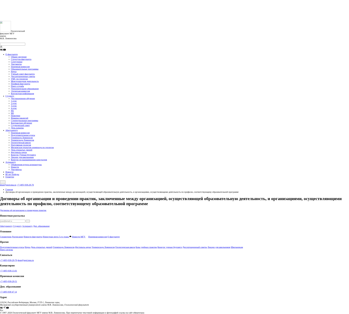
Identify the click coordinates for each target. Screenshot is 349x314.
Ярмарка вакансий (19, 118)
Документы (16, 64)
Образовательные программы (24, 69)
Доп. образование (41, 226)
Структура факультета (21, 59)
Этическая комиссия (20, 91)
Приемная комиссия (20, 66)
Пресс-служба (17, 86)
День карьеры (17, 128)
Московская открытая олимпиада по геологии (32, 147)
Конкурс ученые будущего (169, 247)
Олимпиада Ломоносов (22, 138)
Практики (15, 115)
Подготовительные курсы (23, 135)
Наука (13, 71)
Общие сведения (18, 57)
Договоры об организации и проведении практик (23, 210)
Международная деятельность (25, 81)
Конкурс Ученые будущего (23, 155)
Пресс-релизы (6, 250)
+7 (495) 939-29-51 (8, 281)
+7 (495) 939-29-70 (25, 185)
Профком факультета (20, 84)
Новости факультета (33, 237)
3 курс (14, 106)
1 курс (14, 101)
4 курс (14, 108)
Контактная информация (22, 93)
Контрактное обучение (21, 123)
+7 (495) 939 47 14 (8, 292)
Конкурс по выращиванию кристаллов (29, 160)
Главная (9, 189)
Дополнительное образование (25, 89)
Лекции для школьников (22, 157)
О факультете (11, 54)
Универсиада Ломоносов (22, 140)
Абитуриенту (11, 130)
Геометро (9, 177)
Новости (15, 167)
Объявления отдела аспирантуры (26, 164)
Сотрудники (16, 62)
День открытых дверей (21, 150)
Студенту (9, 96)
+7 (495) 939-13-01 (8, 271)
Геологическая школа (21, 142)
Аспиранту (10, 162)
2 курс (14, 103)
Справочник (6, 237)
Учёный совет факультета (23, 74)
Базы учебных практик (146, 247)
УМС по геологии (19, 79)
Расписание (17, 237)
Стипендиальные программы (24, 120)
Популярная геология (21, 145)
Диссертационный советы (195, 247)
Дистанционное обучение (23, 98)
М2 (12, 113)
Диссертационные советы (23, 76)
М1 (12, 111)
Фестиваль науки (19, 152)
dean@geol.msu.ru (8, 185)
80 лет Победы (12, 174)
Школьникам (237, 247)
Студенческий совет (20, 125)
